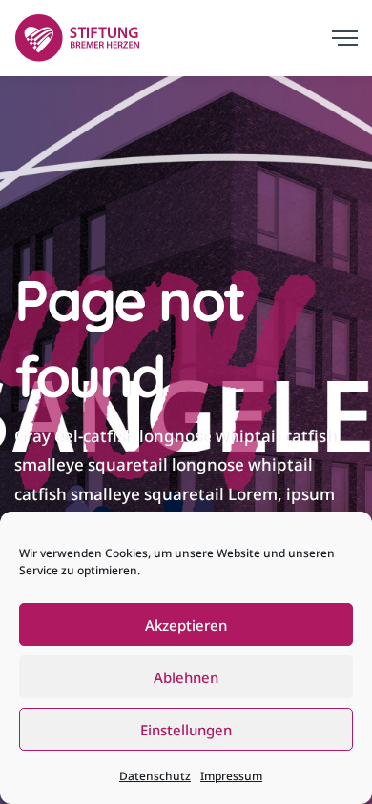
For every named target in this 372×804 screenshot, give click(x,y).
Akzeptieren (186, 624)
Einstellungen (186, 729)
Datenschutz (155, 776)
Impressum (231, 776)
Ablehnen (186, 677)
